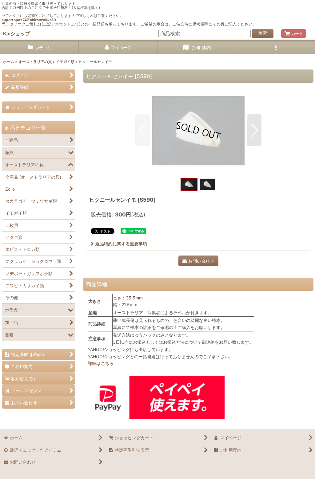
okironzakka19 (43, 20)
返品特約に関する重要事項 (121, 243)
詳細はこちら (101, 363)
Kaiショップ (16, 33)
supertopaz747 (15, 20)
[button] (275, 48)
